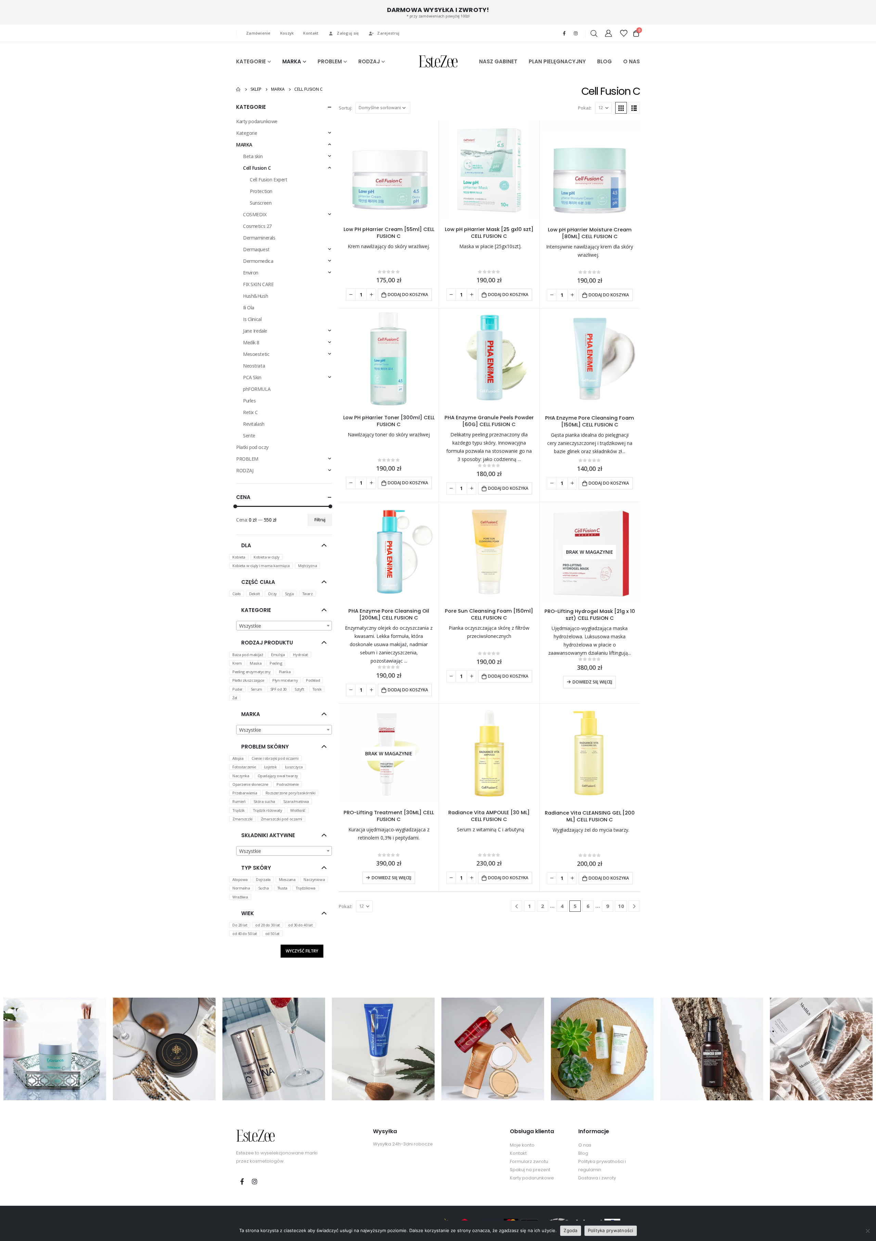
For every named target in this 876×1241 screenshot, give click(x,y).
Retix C (250, 412)
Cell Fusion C (257, 168)
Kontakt (310, 33)
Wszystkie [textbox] (250, 626)
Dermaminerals (259, 237)
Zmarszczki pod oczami (281, 818)
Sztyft (299, 689)
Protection (261, 191)
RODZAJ (369, 61)
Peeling (276, 663)
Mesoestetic (256, 354)
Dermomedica (258, 261)
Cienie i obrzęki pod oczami (275, 758)
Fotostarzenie (244, 766)
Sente (249, 435)
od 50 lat (272, 933)
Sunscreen (260, 203)
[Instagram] (575, 33)
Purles (249, 400)
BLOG (604, 61)
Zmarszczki (242, 818)
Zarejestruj (388, 33)
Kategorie (246, 133)
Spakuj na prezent (530, 1169)
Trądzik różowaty (267, 810)
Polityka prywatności (610, 1230)
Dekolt (254, 593)
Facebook (242, 1181)
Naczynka (240, 775)
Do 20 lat (239, 924)
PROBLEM (330, 61)
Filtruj (319, 520)
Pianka (285, 671)
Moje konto (522, 1145)
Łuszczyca (294, 766)
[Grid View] (621, 108)
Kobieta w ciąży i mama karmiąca (261, 565)
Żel (234, 697)
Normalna (241, 888)
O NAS (631, 61)
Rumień (238, 801)
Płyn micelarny (285, 680)
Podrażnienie (287, 784)
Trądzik (238, 810)
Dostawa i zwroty (597, 1178)
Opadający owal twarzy (278, 775)
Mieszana (287, 879)
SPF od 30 (278, 689)
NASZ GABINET (498, 61)
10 (621, 906)
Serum (256, 689)
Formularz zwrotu (529, 1161)
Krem (237, 663)
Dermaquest (256, 249)
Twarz (307, 593)
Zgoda (570, 1230)
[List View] (634, 108)
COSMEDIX (255, 214)
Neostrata (254, 365)
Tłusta (282, 888)
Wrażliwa (240, 896)
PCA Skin (252, 377)
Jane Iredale (255, 331)
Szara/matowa (296, 801)
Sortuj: (345, 108)
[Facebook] (564, 33)
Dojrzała (263, 879)
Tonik (317, 689)
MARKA (291, 61)
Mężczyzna (307, 565)
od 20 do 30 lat (267, 924)
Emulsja (278, 654)
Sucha (263, 888)
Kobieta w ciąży (267, 557)
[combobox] (284, 625)
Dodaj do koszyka (408, 294)
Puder (237, 689)
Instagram (254, 1181)
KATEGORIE (251, 61)
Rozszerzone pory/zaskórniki (290, 792)
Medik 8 (251, 342)
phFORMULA (256, 389)
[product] (389, 170)
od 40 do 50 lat (244, 933)
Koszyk (287, 33)
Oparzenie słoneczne (250, 784)
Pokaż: (585, 108)
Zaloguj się (348, 33)
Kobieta (238, 557)
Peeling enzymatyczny (251, 671)
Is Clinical (252, 319)
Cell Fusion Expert (268, 179)
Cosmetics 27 (257, 226)
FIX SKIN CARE (258, 284)
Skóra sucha (264, 801)
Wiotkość (297, 810)
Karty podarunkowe (257, 121)
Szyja (289, 593)
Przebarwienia (244, 792)
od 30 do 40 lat (300, 924)
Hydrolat (300, 654)
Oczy (272, 593)
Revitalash (254, 424)
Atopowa (240, 879)
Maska (255, 663)
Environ (250, 272)
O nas (584, 1145)
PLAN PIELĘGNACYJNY (557, 61)
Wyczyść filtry (302, 951)
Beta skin (252, 156)
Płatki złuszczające (248, 680)
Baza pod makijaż (247, 654)
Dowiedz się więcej (592, 682)
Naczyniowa (314, 879)
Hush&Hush (255, 296)
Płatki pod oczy (252, 447)
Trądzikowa (305, 888)
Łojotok (270, 766)
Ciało (236, 593)
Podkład (313, 680)
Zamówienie (258, 33)
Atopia (237, 758)
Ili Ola (248, 307)
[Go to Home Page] (238, 89)
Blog (583, 1153)
